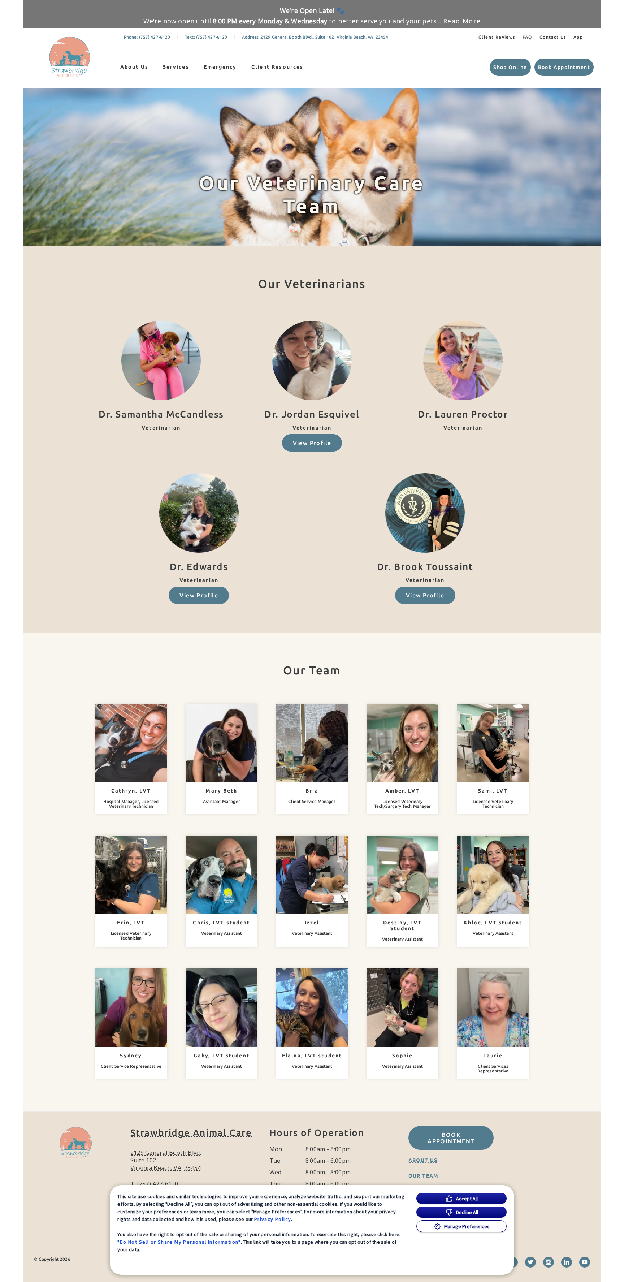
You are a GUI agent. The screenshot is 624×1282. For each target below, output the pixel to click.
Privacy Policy (272, 1219)
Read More (462, 21)
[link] (69, 56)
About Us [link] (423, 1160)
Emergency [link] (220, 67)
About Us (134, 67)
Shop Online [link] (510, 67)
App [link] (578, 37)
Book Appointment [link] (564, 67)
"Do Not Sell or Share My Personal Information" (178, 1242)
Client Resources (277, 67)
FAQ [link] (527, 37)
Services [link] (176, 67)
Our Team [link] (423, 1176)
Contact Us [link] (553, 37)
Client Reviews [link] (496, 37)
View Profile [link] (312, 443)
